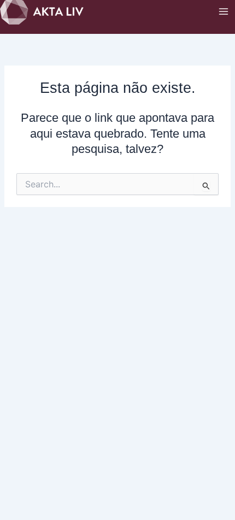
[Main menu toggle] (223, 11)
